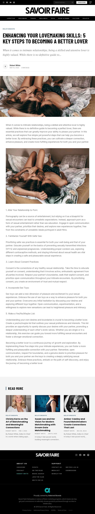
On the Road (37, 470)
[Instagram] (3, 2)
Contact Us (57, 467)
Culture (76, 18)
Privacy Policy (26, 510)
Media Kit (56, 470)
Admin (71, 510)
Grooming (22, 18)
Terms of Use (62, 510)
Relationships (89, 18)
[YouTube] (10, 2)
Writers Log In (72, 467)
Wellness (43, 18)
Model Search (38, 474)
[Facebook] (7, 2)
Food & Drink (63, 18)
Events (35, 467)
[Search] (72, 2)
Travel (33, 18)
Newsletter (57, 474)
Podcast (20, 470)
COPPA (53, 510)
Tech (53, 18)
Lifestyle (11, 18)
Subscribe (82, 2)
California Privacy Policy (41, 510)
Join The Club (38, 477)
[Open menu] (90, 2)
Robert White (15, 65)
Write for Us (37, 480)
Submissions (71, 470)
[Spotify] (14, 2)
